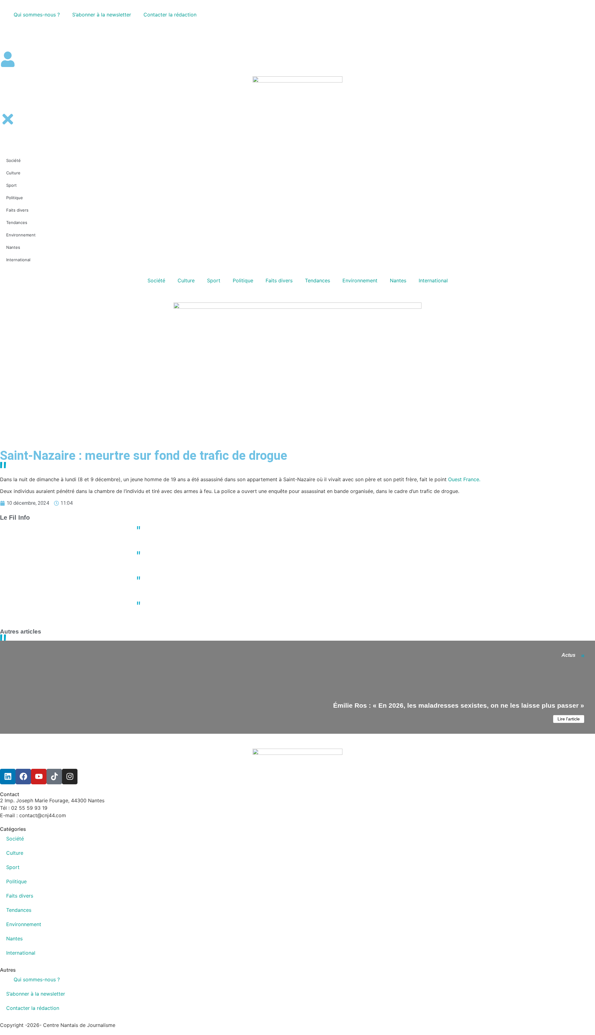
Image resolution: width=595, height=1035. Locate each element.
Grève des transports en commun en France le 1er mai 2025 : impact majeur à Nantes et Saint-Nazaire (266, 601)
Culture (186, 280)
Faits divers (279, 280)
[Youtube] (38, 776)
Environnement (359, 280)
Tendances (317, 280)
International (433, 280)
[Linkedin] (7, 776)
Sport (213, 280)
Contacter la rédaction (169, 14)
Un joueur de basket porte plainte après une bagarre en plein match (231, 551)
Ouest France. (464, 479)
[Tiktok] (54, 776)
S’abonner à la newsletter (101, 14)
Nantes (398, 280)
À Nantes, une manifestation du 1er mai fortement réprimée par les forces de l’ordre (247, 576)
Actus (568, 655)
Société (156, 280)
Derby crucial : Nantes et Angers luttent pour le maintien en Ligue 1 (230, 525)
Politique (243, 280)
